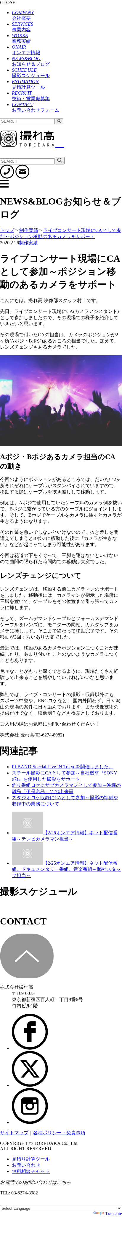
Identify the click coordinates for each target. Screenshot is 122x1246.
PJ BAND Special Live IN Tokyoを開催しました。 (62, 766)
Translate (113, 1213)
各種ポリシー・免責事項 (59, 1132)
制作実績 (28, 242)
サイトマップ (14, 1132)
